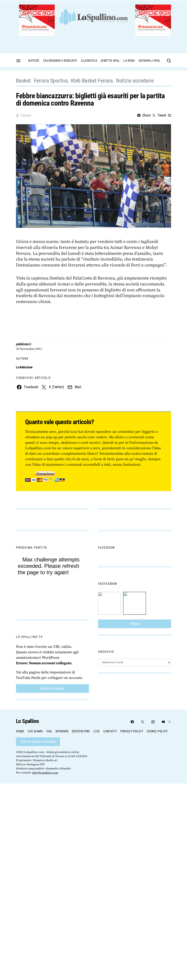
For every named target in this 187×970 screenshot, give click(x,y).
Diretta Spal (110, 60)
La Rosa (129, 60)
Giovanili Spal (150, 60)
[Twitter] (142, 721)
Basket (23, 80)
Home (20, 731)
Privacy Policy (131, 731)
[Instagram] (153, 721)
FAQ (49, 731)
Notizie (33, 60)
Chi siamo (35, 731)
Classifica (89, 60)
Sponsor (61, 731)
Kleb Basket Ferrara (92, 80)
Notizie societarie (135, 80)
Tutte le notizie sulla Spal (38, 741)
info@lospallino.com (45, 772)
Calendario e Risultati (60, 60)
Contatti (110, 731)
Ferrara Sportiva (51, 80)
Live (97, 731)
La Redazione (24, 367)
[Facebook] (132, 721)
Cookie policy (157, 731)
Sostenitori (81, 731)
